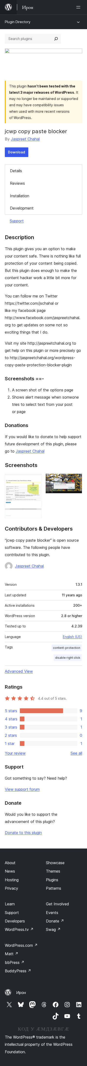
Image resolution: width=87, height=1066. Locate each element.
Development (22, 208)
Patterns (53, 888)
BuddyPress (18, 970)
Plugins (52, 879)
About (10, 862)
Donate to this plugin (23, 832)
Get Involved (57, 903)
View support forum (22, 789)
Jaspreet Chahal (25, 139)
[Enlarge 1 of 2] (35, 479)
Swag (53, 929)
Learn (10, 903)
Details (16, 170)
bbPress (14, 962)
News (10, 871)
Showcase (55, 862)
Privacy (11, 888)
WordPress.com (21, 945)
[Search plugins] (56, 39)
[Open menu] (79, 7)
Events (52, 912)
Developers (15, 921)
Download (16, 152)
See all (76, 753)
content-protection (66, 648)
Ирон (21, 992)
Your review (15, 753)
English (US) (72, 637)
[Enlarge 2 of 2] (75, 479)
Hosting (12, 879)
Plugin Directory (17, 22)
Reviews (17, 183)
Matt (11, 953)
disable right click (67, 657)
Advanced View (19, 671)
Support (17, 220)
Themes (53, 871)
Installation (19, 195)
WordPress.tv (19, 929)
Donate (55, 921)
